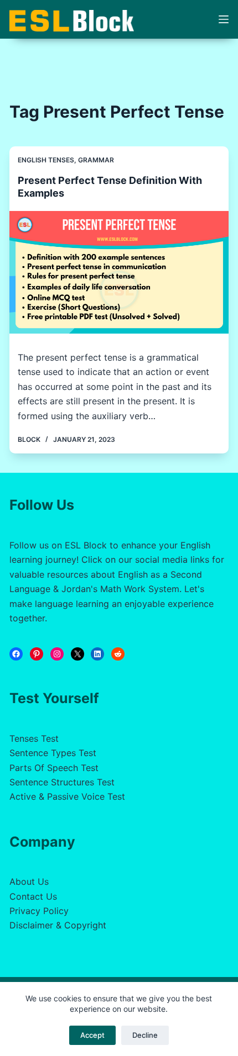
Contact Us (33, 896)
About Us (29, 881)
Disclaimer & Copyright (57, 925)
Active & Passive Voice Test (67, 796)
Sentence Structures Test (62, 782)
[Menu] (224, 19)
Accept (92, 1035)
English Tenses (46, 160)
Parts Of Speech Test (54, 767)
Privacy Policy (39, 910)
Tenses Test (34, 738)
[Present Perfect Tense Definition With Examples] (119, 272)
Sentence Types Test (52, 752)
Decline (145, 1035)
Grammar (96, 160)
